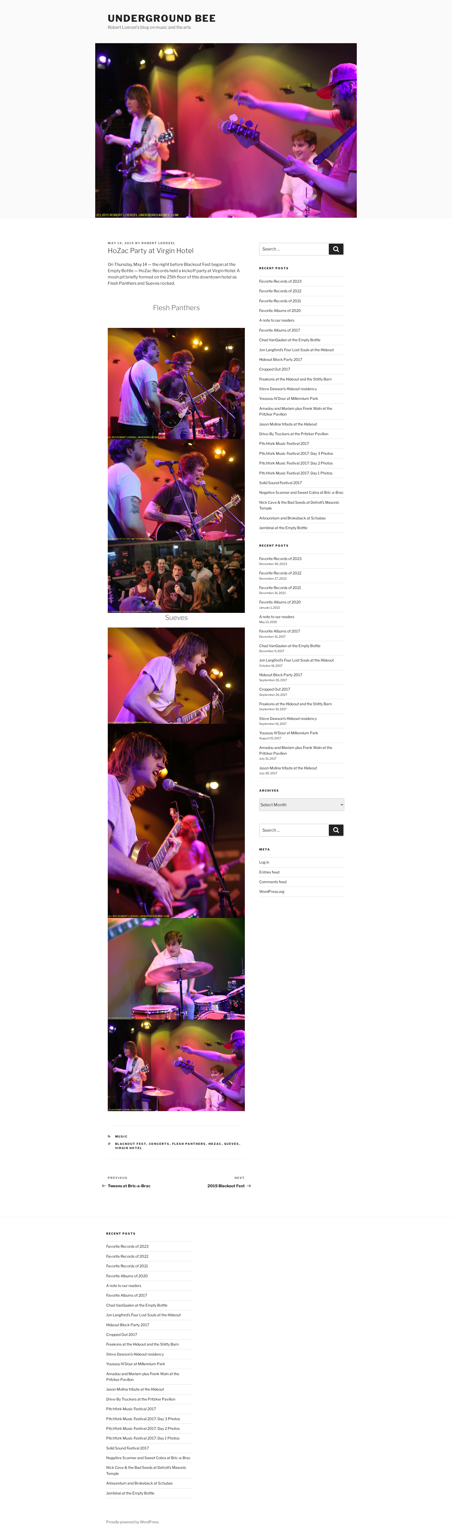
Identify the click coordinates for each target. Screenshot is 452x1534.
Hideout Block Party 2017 (280, 359)
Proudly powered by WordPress (132, 1522)
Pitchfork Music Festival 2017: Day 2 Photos (296, 463)
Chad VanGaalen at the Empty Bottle (289, 340)
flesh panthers (189, 1144)
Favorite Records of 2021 (280, 301)
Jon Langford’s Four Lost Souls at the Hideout (296, 350)
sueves (231, 1144)
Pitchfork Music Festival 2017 (284, 443)
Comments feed (272, 882)
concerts (159, 1144)
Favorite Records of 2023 (280, 281)
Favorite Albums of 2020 (280, 310)
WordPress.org (271, 891)
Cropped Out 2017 (274, 369)
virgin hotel (129, 1148)
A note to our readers (276, 320)
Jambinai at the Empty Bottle (283, 527)
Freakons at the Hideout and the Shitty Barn (295, 379)
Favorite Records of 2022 (280, 291)
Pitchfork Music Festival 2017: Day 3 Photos (296, 453)
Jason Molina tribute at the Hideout (288, 424)
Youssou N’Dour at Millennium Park (288, 398)
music (121, 1136)
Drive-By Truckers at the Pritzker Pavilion (293, 434)
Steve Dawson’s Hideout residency (288, 389)
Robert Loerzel (159, 243)
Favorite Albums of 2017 (279, 330)
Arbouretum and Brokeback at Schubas (292, 518)
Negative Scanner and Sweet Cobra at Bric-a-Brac (301, 492)
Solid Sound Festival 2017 (280, 482)
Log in (264, 862)
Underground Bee (162, 18)
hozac (215, 1144)
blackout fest (130, 1144)
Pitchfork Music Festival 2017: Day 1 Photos (295, 473)
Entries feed (269, 872)
